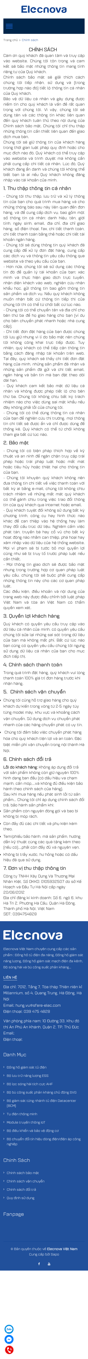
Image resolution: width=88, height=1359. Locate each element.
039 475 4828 (37, 1011)
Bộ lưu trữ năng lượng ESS (28, 1075)
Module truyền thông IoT (26, 1122)
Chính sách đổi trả (21, 1189)
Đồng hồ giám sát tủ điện (26, 1067)
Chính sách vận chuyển (25, 1181)
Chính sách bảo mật (23, 1173)
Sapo (55, 1254)
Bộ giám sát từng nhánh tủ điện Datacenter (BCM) (41, 1103)
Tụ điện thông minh (22, 1114)
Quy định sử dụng (20, 1198)
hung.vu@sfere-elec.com (38, 1005)
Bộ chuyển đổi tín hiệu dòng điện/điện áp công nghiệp (44, 1141)
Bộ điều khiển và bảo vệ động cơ (33, 1130)
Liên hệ (10, 977)
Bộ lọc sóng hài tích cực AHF (30, 1084)
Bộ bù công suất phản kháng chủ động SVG (41, 1092)
